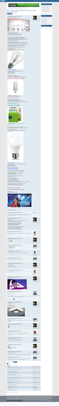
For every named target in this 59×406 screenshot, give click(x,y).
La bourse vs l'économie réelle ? (11, 389)
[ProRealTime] (23, 5)
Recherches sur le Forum (44, 23)
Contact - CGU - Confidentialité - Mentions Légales (16, 400)
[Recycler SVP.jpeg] (15, 114)
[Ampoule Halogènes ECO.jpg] (15, 60)
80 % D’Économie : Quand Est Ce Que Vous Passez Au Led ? (21, 11)
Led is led (8, 366)
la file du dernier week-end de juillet (45, 11)
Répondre (9, 13)
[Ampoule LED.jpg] (15, 147)
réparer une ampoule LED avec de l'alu (11, 374)
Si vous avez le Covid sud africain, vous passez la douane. (14, 369)
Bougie (17, 33)
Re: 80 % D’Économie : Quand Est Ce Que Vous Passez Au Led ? (14, 212)
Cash (38, 384)
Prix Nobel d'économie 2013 (10, 386)
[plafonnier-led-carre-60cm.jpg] (16, 312)
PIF (8, 390)
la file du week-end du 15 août (45, 7)
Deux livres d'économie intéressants (11, 384)
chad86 (9, 378)
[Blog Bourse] (2, 1)
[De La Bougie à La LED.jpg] (18, 25)
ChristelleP (9, 372)
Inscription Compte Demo (44, 20)
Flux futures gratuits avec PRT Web (45, 17)
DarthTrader (9, 387)
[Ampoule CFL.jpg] (15, 87)
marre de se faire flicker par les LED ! (11, 379)
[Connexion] (27, 8)
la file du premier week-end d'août (45, 10)
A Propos (8, 400)
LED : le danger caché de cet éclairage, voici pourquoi (13, 377)
